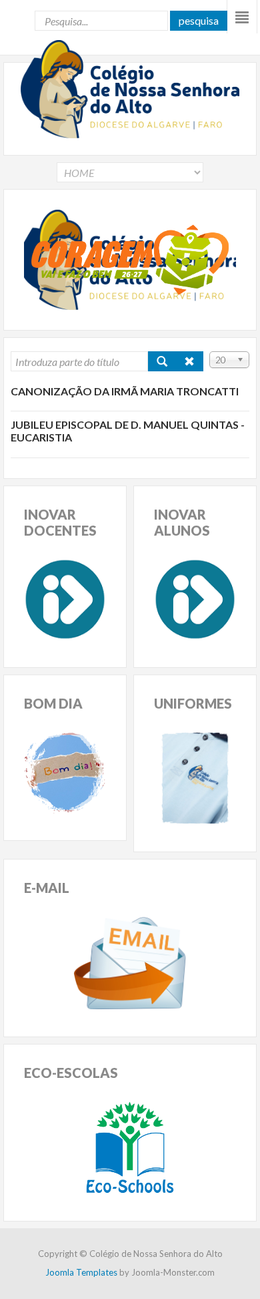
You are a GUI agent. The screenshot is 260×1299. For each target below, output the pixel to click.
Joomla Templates (81, 1272)
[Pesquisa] (162, 361)
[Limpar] (189, 361)
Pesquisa (199, 20)
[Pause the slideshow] (195, 259)
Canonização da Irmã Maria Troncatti (125, 391)
